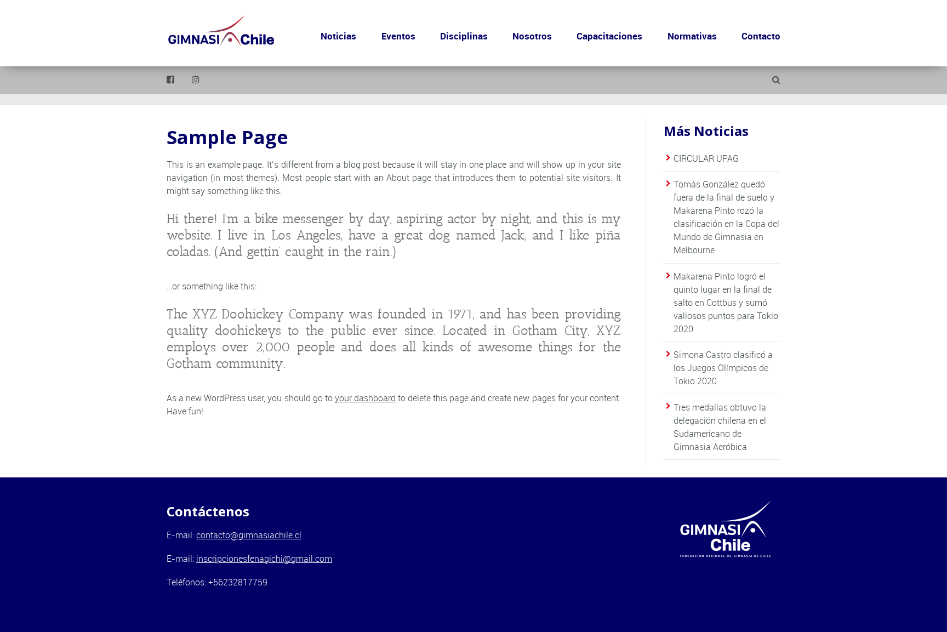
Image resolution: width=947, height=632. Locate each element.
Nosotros (532, 36)
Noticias (338, 36)
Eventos (398, 36)
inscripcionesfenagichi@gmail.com (264, 559)
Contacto (760, 36)
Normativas (692, 36)
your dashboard (365, 398)
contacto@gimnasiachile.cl (248, 535)
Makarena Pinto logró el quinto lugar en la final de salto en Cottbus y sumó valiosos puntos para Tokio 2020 (726, 302)
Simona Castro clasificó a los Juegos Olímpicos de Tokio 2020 (723, 368)
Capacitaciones (609, 36)
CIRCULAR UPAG (706, 158)
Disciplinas (464, 36)
